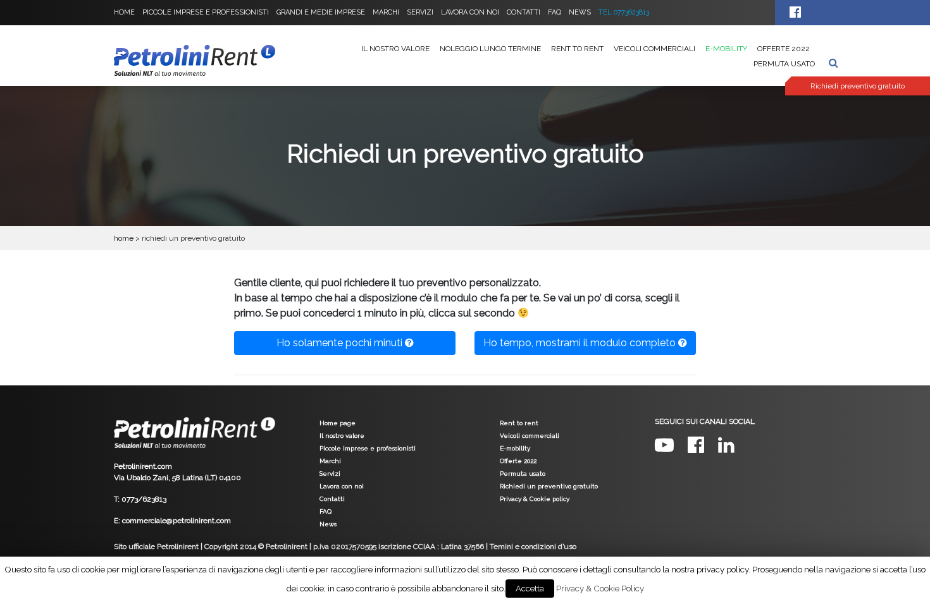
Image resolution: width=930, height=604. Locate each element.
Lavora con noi (470, 12)
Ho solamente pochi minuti (340, 343)
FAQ (554, 12)
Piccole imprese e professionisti (205, 12)
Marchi (386, 12)
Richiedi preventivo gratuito (857, 86)
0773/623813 (143, 499)
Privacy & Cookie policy (534, 498)
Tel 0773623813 (623, 12)
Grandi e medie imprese (320, 12)
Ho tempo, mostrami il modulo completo (580, 343)
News (580, 12)
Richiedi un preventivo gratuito (549, 486)
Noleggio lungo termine (490, 48)
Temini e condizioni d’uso (533, 546)
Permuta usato (784, 63)
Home (124, 12)
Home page (337, 423)
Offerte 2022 (783, 48)
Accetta (530, 588)
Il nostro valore (395, 48)
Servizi (420, 12)
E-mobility (726, 48)
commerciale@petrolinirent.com (176, 520)
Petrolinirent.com (143, 466)
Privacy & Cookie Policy (600, 588)
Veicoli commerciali (654, 48)
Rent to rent (577, 48)
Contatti (523, 12)
